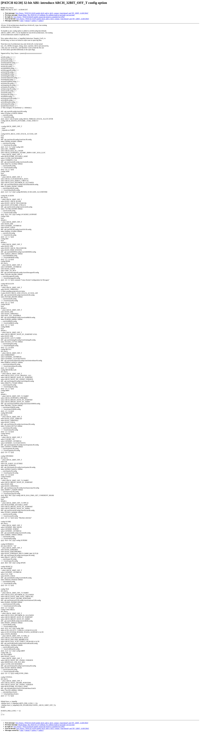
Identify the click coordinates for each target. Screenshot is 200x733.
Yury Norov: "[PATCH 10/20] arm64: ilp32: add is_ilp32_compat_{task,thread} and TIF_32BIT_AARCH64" (51, 13)
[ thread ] (27, 21)
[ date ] (21, 21)
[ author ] (41, 21)
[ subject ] (34, 21)
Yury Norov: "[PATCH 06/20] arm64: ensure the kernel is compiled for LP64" (39, 17)
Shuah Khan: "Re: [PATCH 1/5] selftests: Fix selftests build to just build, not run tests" (46, 15)
